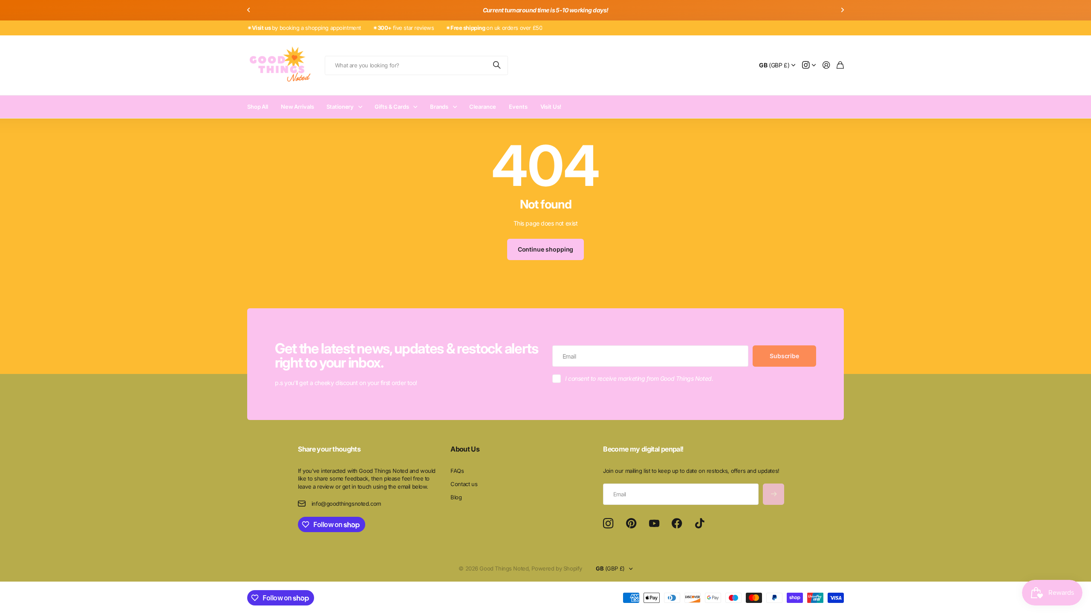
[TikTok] (699, 523)
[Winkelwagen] (840, 65)
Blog (456, 497)
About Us (464, 449)
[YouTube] (654, 523)
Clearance (482, 106)
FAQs (457, 470)
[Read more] (809, 65)
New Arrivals (297, 106)
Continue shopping (546, 249)
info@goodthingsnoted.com (346, 503)
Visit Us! (551, 106)
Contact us (463, 484)
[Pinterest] (631, 523)
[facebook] (677, 523)
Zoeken (497, 65)
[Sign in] (826, 65)
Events (518, 106)
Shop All (257, 106)
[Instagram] (608, 523)
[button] (249, 10)
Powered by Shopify (556, 568)
